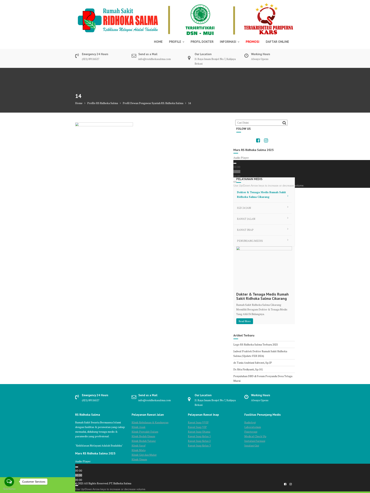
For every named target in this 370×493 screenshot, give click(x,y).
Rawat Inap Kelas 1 (199, 436)
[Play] (234, 163)
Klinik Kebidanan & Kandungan (150, 422)
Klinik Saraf (138, 445)
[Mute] (234, 181)
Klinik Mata (138, 450)
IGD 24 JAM (244, 208)
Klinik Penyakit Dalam (145, 431)
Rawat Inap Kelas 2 (199, 441)
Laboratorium (252, 427)
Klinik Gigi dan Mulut (144, 455)
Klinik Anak (138, 427)
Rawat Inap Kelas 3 (199, 445)
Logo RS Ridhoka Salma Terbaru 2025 (255, 344)
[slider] (268, 185)
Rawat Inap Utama (199, 431)
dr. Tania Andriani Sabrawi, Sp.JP (252, 362)
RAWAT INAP (245, 230)
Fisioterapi (250, 431)
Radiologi (250, 422)
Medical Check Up (255, 436)
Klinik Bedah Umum (143, 436)
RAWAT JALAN (246, 219)
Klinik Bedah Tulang (144, 441)
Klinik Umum (139, 459)
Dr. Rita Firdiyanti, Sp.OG (248, 369)
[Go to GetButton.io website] (9, 489)
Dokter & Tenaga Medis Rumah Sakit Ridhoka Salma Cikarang (261, 194)
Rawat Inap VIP (197, 427)
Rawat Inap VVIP (198, 422)
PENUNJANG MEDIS (250, 241)
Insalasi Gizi (251, 445)
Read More (245, 321)
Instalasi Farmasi (254, 441)
